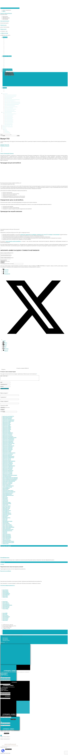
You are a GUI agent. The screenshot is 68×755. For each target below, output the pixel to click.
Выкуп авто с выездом (7, 483)
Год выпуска (6, 255)
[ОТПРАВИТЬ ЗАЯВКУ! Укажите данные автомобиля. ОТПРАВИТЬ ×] (34, 709)
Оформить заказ (6, 17)
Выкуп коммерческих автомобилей (10, 478)
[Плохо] (24, 356)
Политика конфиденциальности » (7, 585)
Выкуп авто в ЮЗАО (7, 429)
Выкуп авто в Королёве (7, 449)
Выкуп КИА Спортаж (7, 514)
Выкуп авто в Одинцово (8, 454)
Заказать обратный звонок (6, 13)
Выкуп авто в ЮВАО (7, 426)
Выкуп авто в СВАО (7, 424)
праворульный (40, 234)
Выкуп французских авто (8, 492)
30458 (1, 411)
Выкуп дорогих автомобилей (9, 481)
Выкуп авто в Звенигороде (8, 457)
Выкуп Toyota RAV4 (7, 528)
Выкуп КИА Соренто (7, 513)
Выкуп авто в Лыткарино (8, 441)
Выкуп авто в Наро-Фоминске (9, 461)
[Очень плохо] (8, 356)
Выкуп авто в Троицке (7, 469)
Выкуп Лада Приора (7, 537)
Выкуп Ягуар (5, 501)
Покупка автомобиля (9, 73)
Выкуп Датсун (5, 489)
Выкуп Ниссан (5, 615)
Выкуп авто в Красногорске (8, 456)
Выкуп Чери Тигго (6, 507)
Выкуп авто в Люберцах (8, 463)
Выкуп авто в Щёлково (7, 448)
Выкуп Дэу (5, 496)
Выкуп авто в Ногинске (7, 471)
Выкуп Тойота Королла (7, 526)
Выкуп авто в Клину (7, 459)
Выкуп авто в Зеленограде (8, 421)
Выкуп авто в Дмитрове (8, 467)
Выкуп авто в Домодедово (8, 439)
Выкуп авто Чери (6, 508)
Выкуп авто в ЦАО (6, 431)
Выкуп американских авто (8, 495)
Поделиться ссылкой (4, 145)
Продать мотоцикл (7, 540)
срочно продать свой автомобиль (13, 241)
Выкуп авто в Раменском (8, 442)
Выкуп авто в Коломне (7, 464)
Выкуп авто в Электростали (8, 443)
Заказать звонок (8, 749)
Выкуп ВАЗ (5, 533)
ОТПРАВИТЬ (14, 682)
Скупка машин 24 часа (7, 487)
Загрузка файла (3, 260)
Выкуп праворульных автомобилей (10, 477)
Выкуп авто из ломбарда (5, 571)
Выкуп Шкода (5, 522)
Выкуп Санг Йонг (6, 523)
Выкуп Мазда (5, 590)
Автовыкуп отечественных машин (10, 475)
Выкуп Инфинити (6, 593)
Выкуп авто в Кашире (7, 444)
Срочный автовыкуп (4, 21)
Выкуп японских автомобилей (9, 491)
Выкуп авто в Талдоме (7, 472)
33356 (1, 135)
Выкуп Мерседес (6, 594)
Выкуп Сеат (5, 520)
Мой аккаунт (5, 16)
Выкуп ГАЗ (5, 531)
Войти (4, 11)
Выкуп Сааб (5, 518)
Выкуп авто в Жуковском (8, 470)
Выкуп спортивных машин (8, 485)
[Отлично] (8, 365)
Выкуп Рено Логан (6, 517)
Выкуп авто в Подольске (8, 436)
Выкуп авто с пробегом (7, 482)
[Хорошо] (56, 356)
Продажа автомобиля (9, 75)
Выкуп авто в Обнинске (7, 462)
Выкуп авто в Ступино (7, 435)
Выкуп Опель (5, 619)
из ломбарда (33, 234)
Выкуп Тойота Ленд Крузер (8, 527)
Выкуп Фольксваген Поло (8, 529)
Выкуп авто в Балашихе (8, 447)
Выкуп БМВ (5, 613)
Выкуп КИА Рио (6, 509)
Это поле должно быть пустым (6, 263)
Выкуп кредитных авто (7, 417)
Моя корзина (5, 19)
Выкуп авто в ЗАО (6, 430)
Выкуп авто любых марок (8, 490)
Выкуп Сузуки (5, 591)
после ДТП (45, 234)
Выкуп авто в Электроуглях (8, 445)
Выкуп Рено (5, 516)
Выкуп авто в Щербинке (8, 432)
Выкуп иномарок (6, 488)
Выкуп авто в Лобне (7, 451)
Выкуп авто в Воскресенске (8, 438)
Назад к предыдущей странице (7, 153)
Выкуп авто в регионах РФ (8, 416)
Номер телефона (6, 257)
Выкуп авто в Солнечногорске (9, 452)
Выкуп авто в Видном (7, 455)
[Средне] (40, 356)
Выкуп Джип (5, 595)
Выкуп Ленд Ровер (6, 502)
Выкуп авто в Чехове (7, 450)
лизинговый (28, 234)
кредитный (22, 234)
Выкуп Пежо (5, 597)
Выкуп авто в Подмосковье (8, 419)
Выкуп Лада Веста (6, 538)
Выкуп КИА (5, 614)
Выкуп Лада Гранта (7, 535)
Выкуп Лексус (5, 504)
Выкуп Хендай (5, 617)
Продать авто (3, 29)
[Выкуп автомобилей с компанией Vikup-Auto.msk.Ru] (10, 83)
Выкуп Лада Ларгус (7, 534)
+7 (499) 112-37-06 (4, 33)
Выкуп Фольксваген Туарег (8, 542)
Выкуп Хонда (5, 500)
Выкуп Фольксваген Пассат (8, 541)
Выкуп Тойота (6, 602)
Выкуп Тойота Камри (7, 524)
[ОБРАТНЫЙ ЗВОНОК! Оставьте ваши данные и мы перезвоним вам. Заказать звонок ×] (34, 723)
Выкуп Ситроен (6, 607)
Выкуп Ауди (5, 601)
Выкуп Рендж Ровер (7, 503)
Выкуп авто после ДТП (7, 474)
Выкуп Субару (5, 608)
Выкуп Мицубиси (6, 616)
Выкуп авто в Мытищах (8, 468)
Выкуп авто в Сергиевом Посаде (9, 437)
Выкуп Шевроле (6, 603)
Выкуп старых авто (7, 484)
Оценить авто (3, 25)
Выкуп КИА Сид (6, 511)
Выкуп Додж (5, 497)
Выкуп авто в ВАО (6, 425)
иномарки (50, 234)
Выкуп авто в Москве (7, 418)
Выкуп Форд (5, 620)
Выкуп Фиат (5, 498)
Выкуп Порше (5, 515)
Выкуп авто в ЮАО (6, 428)
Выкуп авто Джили (6, 505)
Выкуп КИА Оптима (7, 510)
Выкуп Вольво (6, 592)
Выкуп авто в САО (6, 423)
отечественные (56, 234)
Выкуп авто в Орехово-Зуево (9, 465)
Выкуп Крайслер (6, 606)
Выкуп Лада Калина (7, 536)
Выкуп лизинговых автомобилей (9, 480)
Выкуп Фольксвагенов (7, 530)
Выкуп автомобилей (9, 72)
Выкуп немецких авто (7, 494)
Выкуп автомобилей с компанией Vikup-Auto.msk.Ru (16, 85)
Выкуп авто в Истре (7, 458)
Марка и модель (6, 252)
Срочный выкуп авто (4, 557)
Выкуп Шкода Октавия (7, 521)
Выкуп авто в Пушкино (7, 434)
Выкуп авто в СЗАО (7, 422)
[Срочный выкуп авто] (8, 555)
